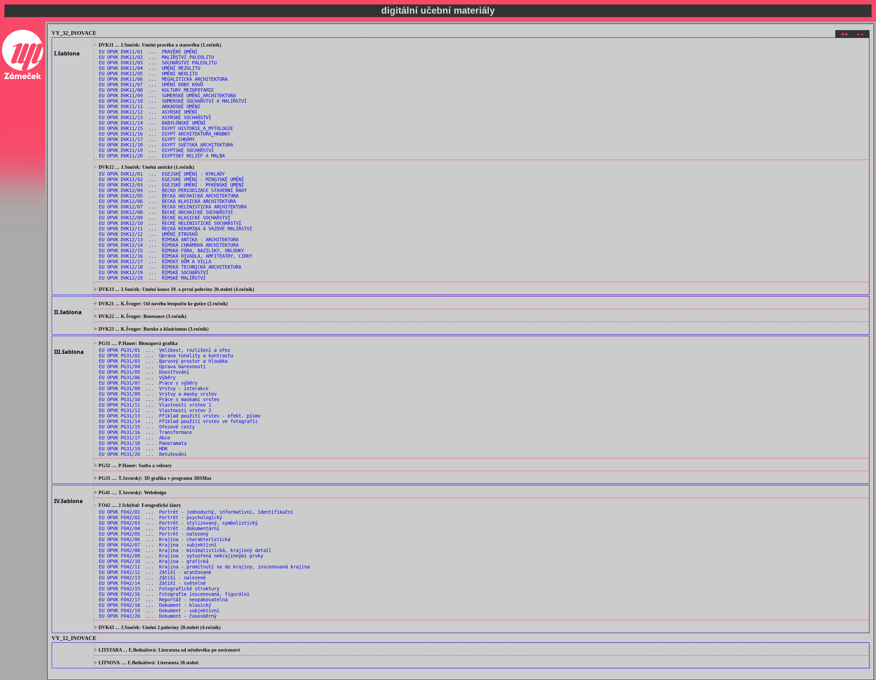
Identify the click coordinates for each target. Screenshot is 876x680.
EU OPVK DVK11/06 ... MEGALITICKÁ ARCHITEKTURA (163, 79)
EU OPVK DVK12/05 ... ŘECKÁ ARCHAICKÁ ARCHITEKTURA (169, 195)
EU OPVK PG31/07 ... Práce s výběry (148, 383)
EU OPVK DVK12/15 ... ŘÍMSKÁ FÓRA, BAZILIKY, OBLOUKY (171, 250)
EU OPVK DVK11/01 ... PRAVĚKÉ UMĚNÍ (148, 51)
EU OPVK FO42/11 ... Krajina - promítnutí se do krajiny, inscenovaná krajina (204, 566)
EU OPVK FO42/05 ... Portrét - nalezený (153, 534)
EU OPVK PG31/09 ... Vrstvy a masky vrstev (158, 394)
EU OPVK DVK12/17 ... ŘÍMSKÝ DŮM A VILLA (155, 261)
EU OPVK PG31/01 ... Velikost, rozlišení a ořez (164, 350)
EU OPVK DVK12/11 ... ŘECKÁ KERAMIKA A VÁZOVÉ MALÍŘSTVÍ (175, 228)
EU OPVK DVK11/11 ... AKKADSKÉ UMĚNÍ (149, 106)
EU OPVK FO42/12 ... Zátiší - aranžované (155, 572)
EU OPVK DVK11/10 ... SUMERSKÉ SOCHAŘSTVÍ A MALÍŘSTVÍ (173, 101)
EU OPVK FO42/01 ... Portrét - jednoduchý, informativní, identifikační (196, 512)
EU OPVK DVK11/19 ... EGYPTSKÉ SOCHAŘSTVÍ (156, 150)
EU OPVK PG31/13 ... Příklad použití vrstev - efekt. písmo (179, 416)
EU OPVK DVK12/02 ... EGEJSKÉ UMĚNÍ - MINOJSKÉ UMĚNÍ (171, 179)
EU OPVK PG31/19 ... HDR (133, 448)
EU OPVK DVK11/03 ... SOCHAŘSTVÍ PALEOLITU (158, 62)
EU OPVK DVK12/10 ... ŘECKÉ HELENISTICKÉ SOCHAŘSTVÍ (170, 223)
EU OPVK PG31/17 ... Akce (134, 437)
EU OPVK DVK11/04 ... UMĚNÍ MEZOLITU (149, 68)
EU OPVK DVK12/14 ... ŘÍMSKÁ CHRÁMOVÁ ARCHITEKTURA (169, 245)
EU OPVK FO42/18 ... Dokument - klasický (155, 605)
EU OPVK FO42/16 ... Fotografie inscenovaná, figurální (174, 594)
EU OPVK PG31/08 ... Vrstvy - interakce (153, 388)
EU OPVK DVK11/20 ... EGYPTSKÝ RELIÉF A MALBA (162, 155)
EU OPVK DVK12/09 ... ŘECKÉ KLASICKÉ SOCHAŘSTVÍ (164, 217)
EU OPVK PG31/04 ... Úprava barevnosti (152, 366)
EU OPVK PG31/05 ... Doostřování (144, 372)
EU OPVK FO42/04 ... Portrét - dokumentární (159, 528)
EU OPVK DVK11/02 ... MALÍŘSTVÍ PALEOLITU (156, 57)
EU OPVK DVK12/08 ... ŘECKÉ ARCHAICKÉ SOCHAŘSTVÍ (166, 212)
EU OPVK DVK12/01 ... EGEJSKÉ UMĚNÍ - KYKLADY (162, 174)
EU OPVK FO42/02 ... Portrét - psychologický (160, 517)
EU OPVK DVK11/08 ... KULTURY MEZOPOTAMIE (156, 90)
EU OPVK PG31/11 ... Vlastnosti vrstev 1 (155, 405)
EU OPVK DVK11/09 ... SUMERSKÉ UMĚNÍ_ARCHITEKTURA (167, 95)
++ (844, 34)
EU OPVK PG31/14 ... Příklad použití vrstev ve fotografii (178, 421)
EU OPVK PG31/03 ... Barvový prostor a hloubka (163, 361)
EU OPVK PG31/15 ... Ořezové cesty (147, 426)
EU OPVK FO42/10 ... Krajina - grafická (153, 561)
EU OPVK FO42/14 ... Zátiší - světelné (152, 583)
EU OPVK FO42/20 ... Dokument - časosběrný (158, 616)
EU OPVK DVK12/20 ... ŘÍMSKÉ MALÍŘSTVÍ (152, 278)
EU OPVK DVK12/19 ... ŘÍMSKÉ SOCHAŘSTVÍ (153, 272)
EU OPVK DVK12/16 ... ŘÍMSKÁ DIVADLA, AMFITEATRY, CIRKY (175, 256)
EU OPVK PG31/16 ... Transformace (145, 432)
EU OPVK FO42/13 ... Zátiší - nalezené (152, 577)
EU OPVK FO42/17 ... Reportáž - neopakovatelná (163, 599)
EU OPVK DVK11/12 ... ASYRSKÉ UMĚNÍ (148, 112)
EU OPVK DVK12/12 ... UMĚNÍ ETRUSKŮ (148, 234)
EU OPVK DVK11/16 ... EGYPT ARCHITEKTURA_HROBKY (164, 134)
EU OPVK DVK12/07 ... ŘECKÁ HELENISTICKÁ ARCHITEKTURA (173, 206)
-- (860, 34)
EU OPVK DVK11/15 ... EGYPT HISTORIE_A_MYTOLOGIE (166, 128)
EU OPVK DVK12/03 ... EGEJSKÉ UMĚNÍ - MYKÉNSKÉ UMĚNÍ (171, 185)
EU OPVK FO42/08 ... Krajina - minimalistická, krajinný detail (185, 550)
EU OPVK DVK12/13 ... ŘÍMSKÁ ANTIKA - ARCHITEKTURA (169, 239)
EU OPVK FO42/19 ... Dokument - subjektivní (159, 610)
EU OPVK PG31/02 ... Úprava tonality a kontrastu (166, 355)
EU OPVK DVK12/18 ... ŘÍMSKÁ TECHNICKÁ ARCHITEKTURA (170, 267)
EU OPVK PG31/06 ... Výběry (137, 377)
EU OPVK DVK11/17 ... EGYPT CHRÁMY (147, 139)
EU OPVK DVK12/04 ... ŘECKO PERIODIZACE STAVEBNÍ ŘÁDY (173, 190)
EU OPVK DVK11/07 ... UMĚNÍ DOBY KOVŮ (151, 84)
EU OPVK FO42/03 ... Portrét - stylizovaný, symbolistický (178, 523)
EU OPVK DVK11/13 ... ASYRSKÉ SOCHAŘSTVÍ (155, 117)
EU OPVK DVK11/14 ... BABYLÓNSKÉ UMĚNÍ (152, 123)
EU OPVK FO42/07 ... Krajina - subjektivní (158, 545)
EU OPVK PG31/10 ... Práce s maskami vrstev (159, 399)
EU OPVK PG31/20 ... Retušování (142, 454)
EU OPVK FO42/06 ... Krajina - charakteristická (164, 539)
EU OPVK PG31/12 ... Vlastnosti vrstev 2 (155, 410)
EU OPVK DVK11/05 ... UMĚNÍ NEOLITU (148, 73)
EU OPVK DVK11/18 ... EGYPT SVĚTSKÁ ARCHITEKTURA (166, 144)
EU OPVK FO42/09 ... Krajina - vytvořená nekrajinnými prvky (181, 556)
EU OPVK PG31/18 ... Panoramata (142, 443)
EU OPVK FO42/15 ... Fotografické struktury (159, 588)
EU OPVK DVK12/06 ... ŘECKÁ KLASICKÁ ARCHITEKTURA (167, 201)
